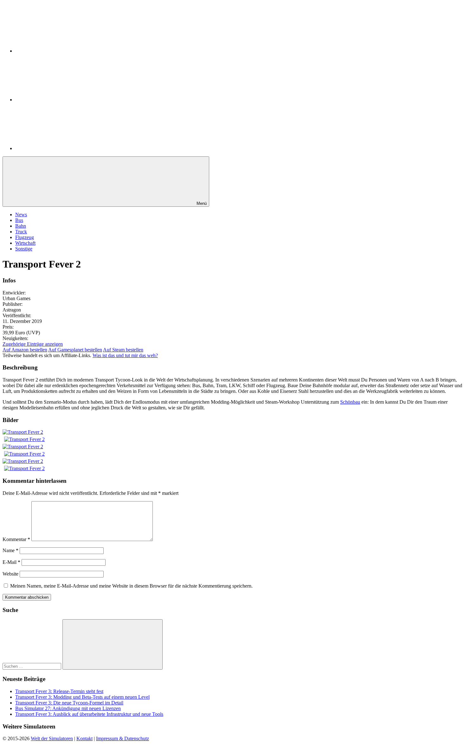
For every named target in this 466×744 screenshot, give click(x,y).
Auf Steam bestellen (123, 349)
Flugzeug (24, 237)
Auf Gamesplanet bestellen (75, 349)
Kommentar (16, 539)
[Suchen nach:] (32, 666)
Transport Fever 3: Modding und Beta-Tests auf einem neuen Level (82, 697)
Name (10, 550)
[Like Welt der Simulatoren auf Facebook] (62, 99)
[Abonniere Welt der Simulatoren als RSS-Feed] (62, 148)
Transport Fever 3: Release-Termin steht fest (59, 691)
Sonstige (23, 248)
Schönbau (350, 402)
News (21, 214)
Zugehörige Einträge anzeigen (33, 344)
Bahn (20, 226)
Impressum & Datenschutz (122, 738)
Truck (21, 231)
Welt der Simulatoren (52, 738)
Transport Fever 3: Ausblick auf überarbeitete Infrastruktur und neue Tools (89, 714)
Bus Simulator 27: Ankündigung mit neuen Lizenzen (68, 708)
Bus (19, 220)
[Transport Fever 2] (23, 432)
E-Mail (11, 562)
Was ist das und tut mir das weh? (125, 355)
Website (10, 574)
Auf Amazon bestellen (25, 349)
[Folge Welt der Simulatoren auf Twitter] (62, 51)
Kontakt (84, 738)
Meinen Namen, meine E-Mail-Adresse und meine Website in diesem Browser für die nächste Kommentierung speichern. (131, 586)
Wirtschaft (25, 243)
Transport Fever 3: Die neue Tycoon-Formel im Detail (69, 702)
